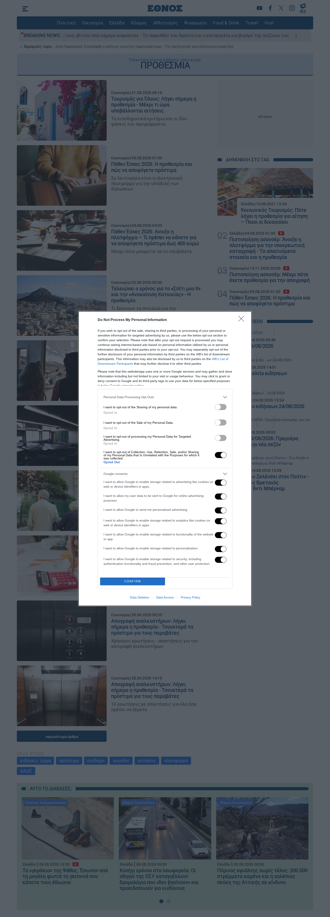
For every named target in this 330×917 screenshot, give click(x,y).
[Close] (242, 320)
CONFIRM (132, 581)
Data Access (165, 597)
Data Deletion (139, 597)
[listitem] (165, 397)
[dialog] (165, 458)
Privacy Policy (190, 597)
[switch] (221, 407)
